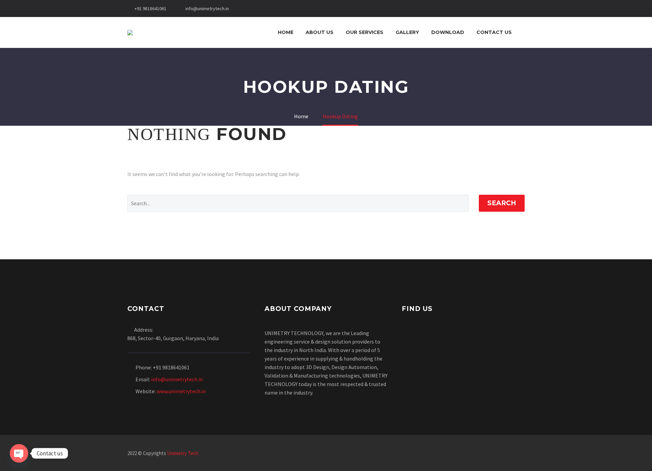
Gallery (407, 32)
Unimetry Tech (182, 453)
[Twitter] (496, 453)
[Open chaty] (19, 453)
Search (501, 203)
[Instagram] (505, 453)
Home (285, 32)
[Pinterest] (514, 453)
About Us (319, 32)
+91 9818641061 (150, 8)
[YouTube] (522, 453)
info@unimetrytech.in (207, 8)
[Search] (524, 32)
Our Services (364, 32)
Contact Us (494, 32)
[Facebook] (478, 453)
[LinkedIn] (487, 453)
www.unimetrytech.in (181, 391)
